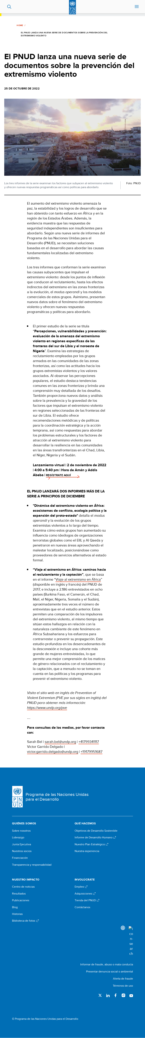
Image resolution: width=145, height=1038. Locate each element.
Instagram (123, 995)
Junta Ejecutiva (21, 844)
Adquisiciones (84, 894)
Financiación (20, 858)
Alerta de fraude (123, 979)
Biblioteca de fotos (24, 921)
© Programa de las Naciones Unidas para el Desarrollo (45, 1019)
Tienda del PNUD (86, 900)
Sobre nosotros (21, 831)
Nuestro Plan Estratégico (90, 844)
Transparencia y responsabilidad (31, 865)
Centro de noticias (23, 887)
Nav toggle (137, 6)
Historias (17, 914)
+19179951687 (91, 751)
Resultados (19, 894)
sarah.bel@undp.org (60, 741)
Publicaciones (20, 900)
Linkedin (108, 995)
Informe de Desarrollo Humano (94, 837)
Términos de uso (123, 986)
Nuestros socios (21, 851)
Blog (15, 907)
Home (20, 25)
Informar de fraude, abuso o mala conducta (106, 964)
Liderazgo (18, 837)
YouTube (131, 995)
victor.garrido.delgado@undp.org (52, 751)
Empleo (80, 887)
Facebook (115, 995)
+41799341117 (89, 741)
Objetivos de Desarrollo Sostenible (96, 831)
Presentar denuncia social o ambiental (109, 971)
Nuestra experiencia (87, 851)
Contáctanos (82, 907)
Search (9, 6)
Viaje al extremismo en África (78, 579)
